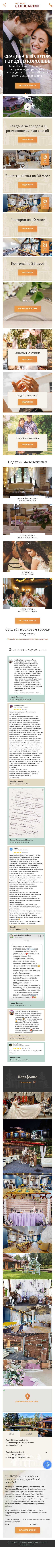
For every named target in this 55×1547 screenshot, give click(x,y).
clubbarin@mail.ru (29, 1452)
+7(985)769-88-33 (50, 5)
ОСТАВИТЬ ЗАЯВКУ (27, 85)
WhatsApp (10, 1457)
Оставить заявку (27, 1530)
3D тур (45, 162)
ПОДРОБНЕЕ (27, 139)
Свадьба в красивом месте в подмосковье (27, 639)
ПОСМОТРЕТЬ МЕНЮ (27, 309)
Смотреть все (25, 1082)
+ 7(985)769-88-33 (22, 1457)
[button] (25, 93)
